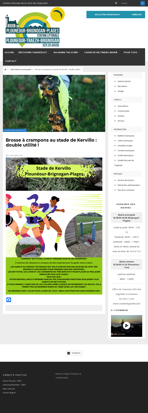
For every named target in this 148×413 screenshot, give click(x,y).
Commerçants (123, 111)
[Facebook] (116, 3)
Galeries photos (124, 81)
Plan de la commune (126, 190)
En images (118, 75)
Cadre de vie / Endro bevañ (100, 52)
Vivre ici (117, 99)
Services (121, 121)
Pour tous (130, 52)
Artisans (121, 116)
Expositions (122, 86)
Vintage (121, 91)
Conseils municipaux (126, 150)
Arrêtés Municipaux (125, 155)
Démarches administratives (129, 185)
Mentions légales (63, 373)
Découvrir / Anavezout (32, 52)
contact (10, 61)
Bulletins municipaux (126, 136)
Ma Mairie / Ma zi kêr (66, 52)
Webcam (136, 14)
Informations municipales (21, 69)
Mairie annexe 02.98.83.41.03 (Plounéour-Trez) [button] (126, 264)
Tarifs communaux (125, 140)
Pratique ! (118, 174)
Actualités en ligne (125, 145)
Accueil (9, 52)
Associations (123, 106)
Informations (120, 129)
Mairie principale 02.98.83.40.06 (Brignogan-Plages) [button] (126, 218)
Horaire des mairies (126, 180)
